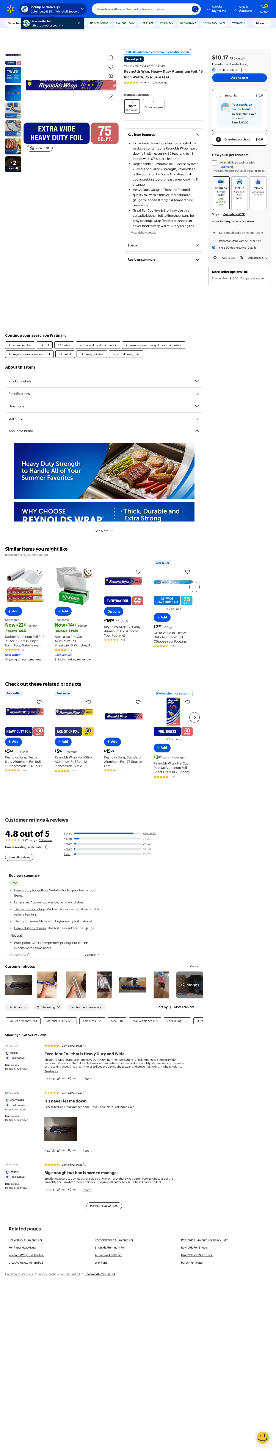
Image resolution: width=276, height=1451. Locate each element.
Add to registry (257, 257)
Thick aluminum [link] (26, 921)
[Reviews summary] (149, 82)
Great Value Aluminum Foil (26, 1262)
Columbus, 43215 (234, 214)
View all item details (143, 232)
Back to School (99, 23)
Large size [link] (21, 902)
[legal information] (247, 64)
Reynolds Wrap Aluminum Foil (114, 1240)
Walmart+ (238, 23)
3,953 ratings (160, 82)
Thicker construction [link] (29, 909)
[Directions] (197, 406)
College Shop (125, 23)
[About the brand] (197, 431)
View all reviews (19, 857)
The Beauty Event (214, 23)
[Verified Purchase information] (84, 1045)
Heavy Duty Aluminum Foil (26, 1240)
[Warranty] (197, 418)
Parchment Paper (192, 1262)
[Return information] (240, 70)
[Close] (79, 23)
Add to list (228, 257)
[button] (217, 9)
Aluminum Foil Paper (108, 1255)
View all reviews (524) (104, 1206)
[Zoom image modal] (111, 76)
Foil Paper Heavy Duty (22, 1247)
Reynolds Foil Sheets (194, 1247)
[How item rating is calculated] (47, 847)
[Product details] (197, 381)
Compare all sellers (252, 278)
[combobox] (146, 9)
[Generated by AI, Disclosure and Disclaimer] (29, 955)
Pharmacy (166, 23)
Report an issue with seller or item (240, 241)
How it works (240, 121)
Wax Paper (101, 1262)
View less (90, 954)
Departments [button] (16, 23)
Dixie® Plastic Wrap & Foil (197, 1255)
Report (87, 1078)
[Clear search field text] (185, 9)
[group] (145, 82)
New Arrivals (188, 23)
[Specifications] (197, 393)
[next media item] (111, 96)
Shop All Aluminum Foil (110, 1247)
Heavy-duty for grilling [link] (31, 890)
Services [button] (43, 23)
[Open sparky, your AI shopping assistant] (262, 1437)
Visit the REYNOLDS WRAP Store (144, 65)
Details (252, 247)
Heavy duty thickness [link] (30, 928)
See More (101, 531)
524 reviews (45, 840)
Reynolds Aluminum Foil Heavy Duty (204, 1240)
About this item (20, 367)
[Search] (195, 9)
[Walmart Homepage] (10, 9)
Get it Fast (147, 23)
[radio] (132, 106)
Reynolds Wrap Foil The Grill (26, 1255)
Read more (51, 1071)
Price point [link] (22, 943)
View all (195, 966)
